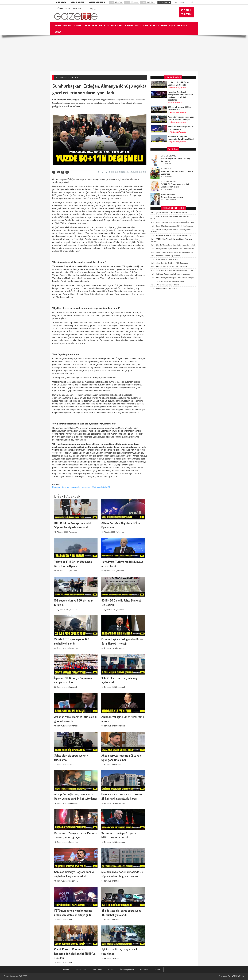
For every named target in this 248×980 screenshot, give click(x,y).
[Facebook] (53, 172)
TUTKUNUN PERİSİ (169, 155)
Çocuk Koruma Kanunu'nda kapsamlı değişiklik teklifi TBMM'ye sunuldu (74, 953)
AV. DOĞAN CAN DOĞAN (171, 181)
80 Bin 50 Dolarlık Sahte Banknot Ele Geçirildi (178, 83)
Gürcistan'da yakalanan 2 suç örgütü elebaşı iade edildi (172, 245)
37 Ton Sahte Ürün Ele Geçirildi (164, 259)
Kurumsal (144, 969)
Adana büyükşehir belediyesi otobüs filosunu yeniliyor (181, 118)
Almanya (65, 487)
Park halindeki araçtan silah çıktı (164, 288)
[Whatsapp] (67, 172)
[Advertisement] (124, 53)
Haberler (63, 77)
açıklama (86, 487)
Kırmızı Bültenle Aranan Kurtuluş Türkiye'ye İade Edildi (172, 222)
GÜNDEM (74, 77)
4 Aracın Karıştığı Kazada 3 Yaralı (164, 285)
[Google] (62, 172)
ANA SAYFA (61, 2)
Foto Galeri (97, 969)
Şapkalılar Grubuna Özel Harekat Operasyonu (169, 213)
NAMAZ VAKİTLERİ (97, 2)
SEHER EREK (166, 194)
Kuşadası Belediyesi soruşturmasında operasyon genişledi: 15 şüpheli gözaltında (180, 96)
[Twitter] (58, 172)
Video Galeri (81, 969)
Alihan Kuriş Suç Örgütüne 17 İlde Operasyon (181, 128)
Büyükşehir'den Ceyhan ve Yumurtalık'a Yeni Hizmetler (172, 248)
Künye (111, 969)
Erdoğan (56, 487)
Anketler (66, 969)
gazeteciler (76, 487)
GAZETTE (23, 976)
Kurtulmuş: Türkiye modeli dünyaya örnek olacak (170, 274)
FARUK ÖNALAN (168, 168)
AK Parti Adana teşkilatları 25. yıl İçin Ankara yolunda (171, 252)
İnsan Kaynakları (127, 969)
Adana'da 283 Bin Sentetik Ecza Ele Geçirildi (168, 266)
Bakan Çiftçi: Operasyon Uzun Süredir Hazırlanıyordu (171, 226)
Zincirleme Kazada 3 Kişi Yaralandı (165, 256)
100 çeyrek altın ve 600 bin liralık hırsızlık (179, 108)
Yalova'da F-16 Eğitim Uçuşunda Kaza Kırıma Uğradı (181, 137)
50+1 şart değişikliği (101, 487)
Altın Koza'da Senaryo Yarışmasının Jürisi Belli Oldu (171, 235)
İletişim (157, 969)
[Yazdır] (99, 172)
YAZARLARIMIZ (77, 2)
